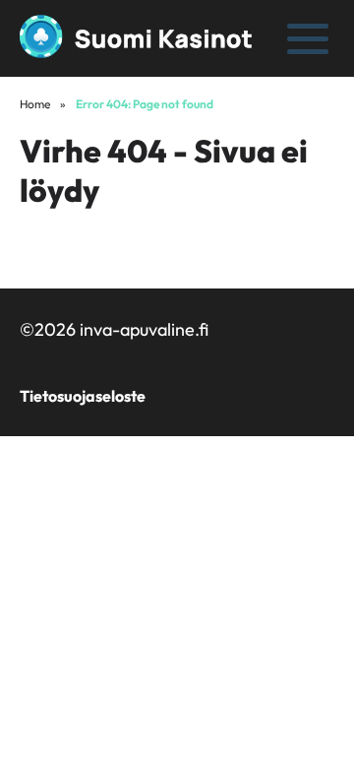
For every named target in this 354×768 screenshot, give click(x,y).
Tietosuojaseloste (83, 396)
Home (35, 103)
